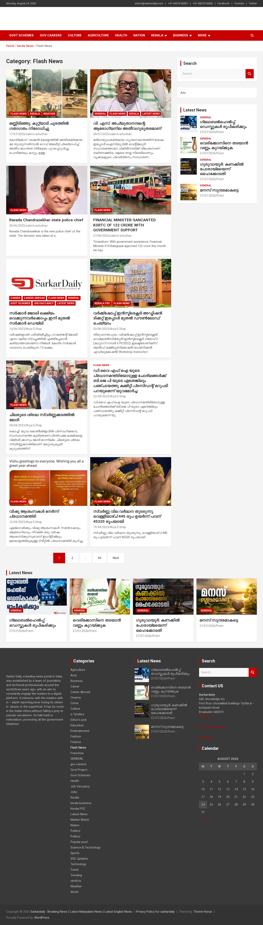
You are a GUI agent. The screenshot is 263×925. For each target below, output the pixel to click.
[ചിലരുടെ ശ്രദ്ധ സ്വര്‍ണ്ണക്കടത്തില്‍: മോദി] (47, 384)
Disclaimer (206, 737)
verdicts (75, 881)
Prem (220, 132)
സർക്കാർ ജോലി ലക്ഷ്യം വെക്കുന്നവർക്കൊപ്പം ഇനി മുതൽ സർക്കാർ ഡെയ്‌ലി (39, 318)
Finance (75, 742)
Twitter (253, 3)
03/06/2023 (101, 328)
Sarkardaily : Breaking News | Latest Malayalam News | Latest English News (81, 911)
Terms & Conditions (212, 727)
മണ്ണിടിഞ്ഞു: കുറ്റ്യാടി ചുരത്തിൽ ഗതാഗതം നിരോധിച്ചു (39, 126)
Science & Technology (85, 847)
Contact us (206, 716)
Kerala (157, 35)
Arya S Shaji (34, 328)
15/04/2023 (17, 522)
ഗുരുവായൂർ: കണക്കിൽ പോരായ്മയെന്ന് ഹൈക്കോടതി (221, 169)
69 (99, 558)
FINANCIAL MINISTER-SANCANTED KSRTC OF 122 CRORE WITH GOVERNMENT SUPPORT (124, 225)
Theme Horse (203, 911)
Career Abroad (34, 298)
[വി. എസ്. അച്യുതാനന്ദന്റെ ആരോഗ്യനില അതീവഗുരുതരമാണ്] (130, 93)
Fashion (75, 736)
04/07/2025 (101, 134)
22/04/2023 (101, 396)
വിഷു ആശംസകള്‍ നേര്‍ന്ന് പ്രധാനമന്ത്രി (34, 514)
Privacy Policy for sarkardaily (155, 911)
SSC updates (79, 858)
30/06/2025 (17, 225)
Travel (74, 870)
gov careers (51, 35)
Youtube (239, 3)
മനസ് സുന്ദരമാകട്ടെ (219, 190)
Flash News (18, 113)
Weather (49, 113)
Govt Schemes (21, 35)
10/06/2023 (17, 328)
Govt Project (78, 770)
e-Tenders (77, 714)
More (202, 35)
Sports (75, 853)
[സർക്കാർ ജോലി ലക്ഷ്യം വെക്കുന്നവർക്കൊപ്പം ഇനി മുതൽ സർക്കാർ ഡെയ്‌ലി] (47, 283)
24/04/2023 (17, 425)
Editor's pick (78, 720)
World (74, 892)
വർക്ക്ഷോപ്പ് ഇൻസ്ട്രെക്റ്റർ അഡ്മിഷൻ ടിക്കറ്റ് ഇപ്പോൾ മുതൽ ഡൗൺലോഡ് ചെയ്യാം (127, 318)
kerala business (80, 803)
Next (116, 558)
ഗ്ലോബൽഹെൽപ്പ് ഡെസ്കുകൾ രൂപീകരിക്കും (223, 124)
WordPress (41, 917)
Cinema (75, 697)
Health (121, 35)
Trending (76, 875)
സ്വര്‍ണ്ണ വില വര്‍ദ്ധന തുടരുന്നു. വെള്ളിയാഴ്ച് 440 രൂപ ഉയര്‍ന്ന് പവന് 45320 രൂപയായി (127, 516)
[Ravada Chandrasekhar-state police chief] (47, 190)
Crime (74, 703)
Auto (73, 675)
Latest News (151, 113)
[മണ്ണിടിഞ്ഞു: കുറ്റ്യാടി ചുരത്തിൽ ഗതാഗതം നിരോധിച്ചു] (47, 93)
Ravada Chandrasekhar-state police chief (46, 220)
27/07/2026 (208, 132)
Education (77, 725)
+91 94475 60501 (178, 3)
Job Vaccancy (44, 303)
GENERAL (100, 113)
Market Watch (79, 820)
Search (250, 73)
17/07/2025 (17, 134)
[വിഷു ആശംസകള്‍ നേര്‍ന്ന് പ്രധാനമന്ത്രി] (47, 481)
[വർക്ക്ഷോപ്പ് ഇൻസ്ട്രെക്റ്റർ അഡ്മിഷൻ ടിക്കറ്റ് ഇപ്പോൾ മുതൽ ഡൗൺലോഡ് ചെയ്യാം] (130, 283)
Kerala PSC (102, 303)
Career (15, 298)
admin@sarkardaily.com (149, 3)
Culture (75, 35)
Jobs (73, 792)
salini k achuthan (37, 134)
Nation (139, 35)
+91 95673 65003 (203, 3)
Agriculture (98, 35)
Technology (78, 864)
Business (180, 35)
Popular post (79, 842)
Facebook (223, 3)
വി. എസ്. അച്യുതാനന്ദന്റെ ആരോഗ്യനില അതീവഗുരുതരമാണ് (127, 126)
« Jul (202, 820)
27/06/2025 (101, 235)
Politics (75, 831)
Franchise (77, 753)
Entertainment (79, 731)
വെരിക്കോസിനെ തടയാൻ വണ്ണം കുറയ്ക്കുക (224, 145)
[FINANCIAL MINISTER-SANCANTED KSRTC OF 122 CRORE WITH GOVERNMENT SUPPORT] (130, 190)
